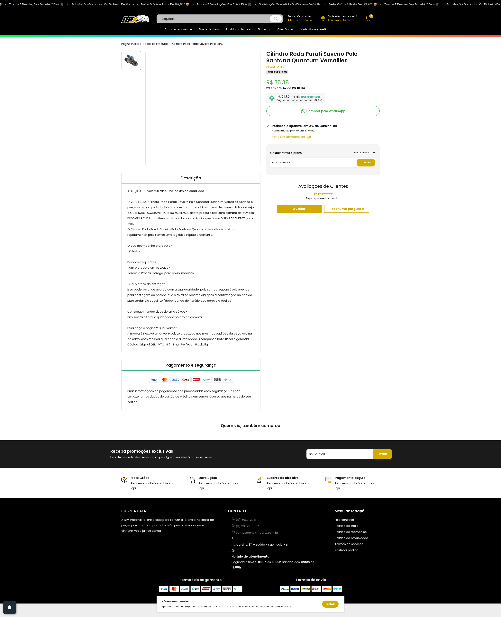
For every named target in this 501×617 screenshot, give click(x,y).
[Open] (9, 607)
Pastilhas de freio (238, 29)
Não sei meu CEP (365, 152)
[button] (370, 19)
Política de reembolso (351, 532)
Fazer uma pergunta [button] (347, 208)
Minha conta (298, 20)
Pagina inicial (130, 44)
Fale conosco (344, 520)
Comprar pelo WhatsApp (325, 111)
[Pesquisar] (276, 18)
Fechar (330, 604)
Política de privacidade (351, 538)
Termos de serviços (349, 544)
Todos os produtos (155, 44)
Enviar (382, 454)
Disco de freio (209, 29)
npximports (275, 66)
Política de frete (346, 526)
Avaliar (299, 208)
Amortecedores (176, 29)
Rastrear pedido (346, 550)
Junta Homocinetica (315, 29)
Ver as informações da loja (291, 136)
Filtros (262, 29)
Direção (283, 29)
